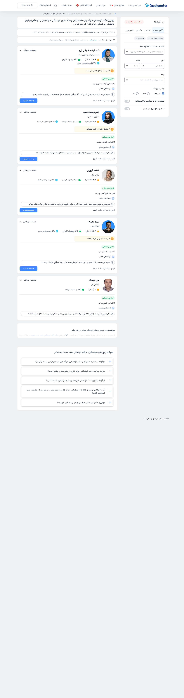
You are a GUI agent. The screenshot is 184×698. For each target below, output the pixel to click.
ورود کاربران (25, 5)
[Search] (55, 5)
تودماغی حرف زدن (157, 38)
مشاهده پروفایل (29, 50)
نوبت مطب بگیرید (28, 100)
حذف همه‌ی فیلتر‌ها (135, 22)
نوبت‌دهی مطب (135, 5)
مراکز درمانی (100, 5)
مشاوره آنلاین (119, 5)
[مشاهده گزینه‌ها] (127, 51)
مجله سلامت (67, 5)
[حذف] (143, 65)
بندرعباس (141, 38)
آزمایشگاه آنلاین (85, 5)
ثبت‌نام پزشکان (45, 5)
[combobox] (146, 51)
